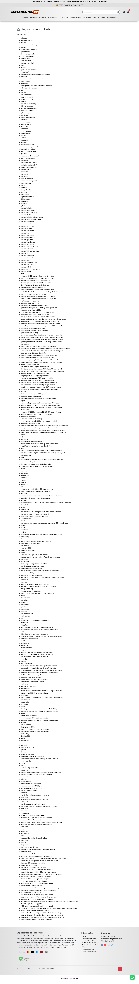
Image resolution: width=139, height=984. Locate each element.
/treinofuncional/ (27, 99)
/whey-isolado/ (26, 131)
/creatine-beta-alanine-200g (31, 310)
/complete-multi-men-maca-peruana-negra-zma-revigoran (42, 351)
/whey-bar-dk (26, 761)
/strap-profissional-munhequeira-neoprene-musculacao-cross (43, 319)
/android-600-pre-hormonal (31, 784)
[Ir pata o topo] (120, 969)
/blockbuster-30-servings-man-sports (34, 634)
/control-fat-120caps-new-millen (32, 682)
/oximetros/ (25, 174)
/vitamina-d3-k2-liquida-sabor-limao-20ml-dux (37, 276)
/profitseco (25, 609)
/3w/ (22, 90)
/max (22, 487)
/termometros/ (26, 169)
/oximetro (24, 439)
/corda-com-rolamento (29, 716)
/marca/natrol (26, 267)
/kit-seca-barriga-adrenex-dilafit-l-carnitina (36, 464)
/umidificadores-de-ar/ (29, 167)
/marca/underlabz (27, 256)
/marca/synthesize (27, 244)
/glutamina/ (25, 113)
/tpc (22, 539)
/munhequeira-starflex (29, 854)
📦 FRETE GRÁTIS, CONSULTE (69, 5)
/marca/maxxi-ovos (28, 242)
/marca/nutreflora (27, 231)
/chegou (24, 38)
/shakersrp (25, 643)
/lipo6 (23, 707)
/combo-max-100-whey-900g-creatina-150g (36, 652)
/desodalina (25, 741)
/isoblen (23, 641)
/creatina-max (26, 852)
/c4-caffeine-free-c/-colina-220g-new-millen (37, 895)
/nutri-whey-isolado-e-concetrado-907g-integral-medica (41, 387)
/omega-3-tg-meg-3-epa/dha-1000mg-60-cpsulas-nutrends (42, 915)
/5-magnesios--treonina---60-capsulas (35, 910)
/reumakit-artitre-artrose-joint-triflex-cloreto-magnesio (40, 557)
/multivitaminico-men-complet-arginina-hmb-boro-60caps (41, 362)
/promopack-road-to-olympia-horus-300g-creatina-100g (41, 342)
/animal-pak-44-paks (28, 686)
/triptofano (24, 625)
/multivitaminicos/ (27, 58)
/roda (23, 527)
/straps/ (23, 67)
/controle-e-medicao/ (28, 149)
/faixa (23, 552)
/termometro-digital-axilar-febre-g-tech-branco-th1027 (40, 444)
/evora (23, 650)
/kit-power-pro (26, 781)
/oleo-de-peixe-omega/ (29, 88)
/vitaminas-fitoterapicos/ (29, 49)
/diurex (23, 392)
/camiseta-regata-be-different (31, 788)
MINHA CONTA (37, 1)
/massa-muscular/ (27, 63)
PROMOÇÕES (111, 17)
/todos (23, 274)
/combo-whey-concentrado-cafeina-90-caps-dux (38, 299)
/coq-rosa (24, 827)
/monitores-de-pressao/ (29, 163)
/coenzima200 (26, 548)
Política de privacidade (89, 945)
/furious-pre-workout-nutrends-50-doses (36, 283)
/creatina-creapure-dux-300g (31, 419)
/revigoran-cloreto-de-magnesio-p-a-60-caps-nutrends (41, 428)
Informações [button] (87, 933)
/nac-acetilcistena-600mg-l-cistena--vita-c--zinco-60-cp (41, 913)
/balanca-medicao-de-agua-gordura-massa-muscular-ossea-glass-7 (45, 348)
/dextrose (24, 831)
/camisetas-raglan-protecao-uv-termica (35, 795)
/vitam (23, 469)
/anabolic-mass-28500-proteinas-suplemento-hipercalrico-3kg (43, 858)
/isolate (23, 595)
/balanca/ (24, 172)
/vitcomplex (25, 813)
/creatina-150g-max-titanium (31, 677)
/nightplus (24, 559)
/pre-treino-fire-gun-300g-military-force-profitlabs (39, 308)
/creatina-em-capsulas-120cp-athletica (35, 555)
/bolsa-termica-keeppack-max (31, 568)
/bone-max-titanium (28, 550)
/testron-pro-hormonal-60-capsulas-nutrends (37, 278)
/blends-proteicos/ (27, 106)
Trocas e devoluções (89, 951)
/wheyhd (24, 659)
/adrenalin (24, 745)
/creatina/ (24, 83)
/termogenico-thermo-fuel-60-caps (33, 287)
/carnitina (24, 600)
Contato (84, 936)
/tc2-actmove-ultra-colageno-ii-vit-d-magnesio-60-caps (41, 512)
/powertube (25, 509)
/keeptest (24, 793)
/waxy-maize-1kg (27, 589)
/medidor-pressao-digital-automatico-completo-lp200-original (43, 453)
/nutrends (24, 201)
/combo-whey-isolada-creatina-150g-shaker (36, 414)
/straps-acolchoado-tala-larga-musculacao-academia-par (41, 636)
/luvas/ (23, 92)
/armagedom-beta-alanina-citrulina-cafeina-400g (38, 668)
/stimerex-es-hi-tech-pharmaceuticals (34, 693)
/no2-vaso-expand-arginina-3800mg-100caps (37, 593)
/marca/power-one (27, 226)
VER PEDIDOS (48, 1)
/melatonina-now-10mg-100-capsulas (34, 305)
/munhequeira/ (26, 133)
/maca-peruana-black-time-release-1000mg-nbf (38, 296)
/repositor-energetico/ (29, 181)
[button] (124, 12)
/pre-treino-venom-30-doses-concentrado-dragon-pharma (42, 697)
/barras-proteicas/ (27, 179)
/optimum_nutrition (27, 197)
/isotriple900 (25, 736)
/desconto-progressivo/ (29, 147)
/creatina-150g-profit (28, 416)
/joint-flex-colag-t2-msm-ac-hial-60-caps (35, 285)
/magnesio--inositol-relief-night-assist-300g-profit (38, 890)
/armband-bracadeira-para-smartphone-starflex (38, 849)
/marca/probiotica (27, 222)
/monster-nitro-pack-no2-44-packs (33, 756)
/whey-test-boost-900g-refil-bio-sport (34, 881)
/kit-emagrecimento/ (28, 54)
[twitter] (112, 945)
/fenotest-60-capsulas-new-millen (33, 863)
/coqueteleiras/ (26, 61)
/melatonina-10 (26, 546)
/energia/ (24, 77)
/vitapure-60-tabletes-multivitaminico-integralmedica (39, 629)
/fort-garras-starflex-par (29, 847)
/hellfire (23, 661)
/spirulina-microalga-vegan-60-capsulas (35, 498)
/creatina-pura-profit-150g (30, 786)
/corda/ (23, 47)
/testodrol (24, 505)
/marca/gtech (25, 260)
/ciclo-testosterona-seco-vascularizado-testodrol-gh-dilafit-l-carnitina (46, 503)
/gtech (23, 206)
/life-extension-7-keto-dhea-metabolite (35, 657)
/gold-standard (26, 616)
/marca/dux (25, 233)
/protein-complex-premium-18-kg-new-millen (37, 775)
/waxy (23, 829)
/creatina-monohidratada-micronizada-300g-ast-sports (40, 324)
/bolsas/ (24, 101)
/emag (23, 738)
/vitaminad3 (25, 561)
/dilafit (23, 507)
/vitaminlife (24, 203)
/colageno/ (25, 142)
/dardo (23, 435)
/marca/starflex (26, 215)
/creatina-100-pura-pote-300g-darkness (35, 373)
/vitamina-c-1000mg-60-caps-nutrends (35, 620)
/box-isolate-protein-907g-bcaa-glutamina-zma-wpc (39, 666)
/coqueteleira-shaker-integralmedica (34, 838)
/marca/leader (26, 271)
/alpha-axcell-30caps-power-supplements (36, 541)
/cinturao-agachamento (29, 768)
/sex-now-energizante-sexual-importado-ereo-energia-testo (42, 888)
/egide (23, 401)
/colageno (24, 684)
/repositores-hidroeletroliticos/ (32, 79)
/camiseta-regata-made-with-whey (33, 804)
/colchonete (25, 605)
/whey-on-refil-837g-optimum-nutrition (35, 718)
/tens (22, 457)
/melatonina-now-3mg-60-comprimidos (35, 367)
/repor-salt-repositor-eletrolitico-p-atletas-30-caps (39, 806)
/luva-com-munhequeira (29, 790)
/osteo (23, 632)
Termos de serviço (88, 949)
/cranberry (25, 475)
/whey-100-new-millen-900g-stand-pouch (36, 876)
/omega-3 (24, 809)
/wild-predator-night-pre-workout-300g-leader (37, 312)
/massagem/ (25, 160)
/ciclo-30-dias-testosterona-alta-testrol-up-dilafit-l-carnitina (42, 292)
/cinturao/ (24, 126)
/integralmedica (26, 190)
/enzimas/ (24, 140)
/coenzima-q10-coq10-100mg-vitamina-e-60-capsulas (40, 360)
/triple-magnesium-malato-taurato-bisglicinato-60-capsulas (42, 339)
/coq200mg (25, 537)
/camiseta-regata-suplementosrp (32, 566)
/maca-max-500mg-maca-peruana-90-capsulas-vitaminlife (42, 337)
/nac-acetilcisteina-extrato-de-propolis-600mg (37, 358)
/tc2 (22, 618)
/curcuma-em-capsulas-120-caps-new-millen (37, 378)
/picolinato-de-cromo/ (29, 117)
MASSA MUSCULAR (54, 17)
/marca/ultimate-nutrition (30, 251)
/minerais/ (24, 120)
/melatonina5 (25, 700)
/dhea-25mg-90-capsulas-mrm (32, 364)
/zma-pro (24, 811)
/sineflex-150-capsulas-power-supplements (36, 818)
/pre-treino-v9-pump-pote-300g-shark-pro (36, 920)
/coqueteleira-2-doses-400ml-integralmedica (37, 627)
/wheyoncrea (25, 611)
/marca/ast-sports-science (30, 269)
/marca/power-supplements (31, 219)
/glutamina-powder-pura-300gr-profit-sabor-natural (39, 711)
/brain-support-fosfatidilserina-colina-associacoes (39, 355)
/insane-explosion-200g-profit (31, 904)
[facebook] (102, 945)
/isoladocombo (26, 410)
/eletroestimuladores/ (28, 158)
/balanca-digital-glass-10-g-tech (32, 441)
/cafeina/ (24, 138)
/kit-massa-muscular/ (28, 104)
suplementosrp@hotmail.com (111, 939)
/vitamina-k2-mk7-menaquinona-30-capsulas (37, 466)
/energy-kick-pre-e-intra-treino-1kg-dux (35, 584)
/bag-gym (24, 845)
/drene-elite (25, 702)
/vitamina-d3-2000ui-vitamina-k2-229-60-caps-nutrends (41, 412)
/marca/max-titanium (28, 224)
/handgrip (24, 840)
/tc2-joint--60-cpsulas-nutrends (32, 892)
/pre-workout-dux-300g (29, 333)
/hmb (23, 836)
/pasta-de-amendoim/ (28, 70)
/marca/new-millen (27, 235)
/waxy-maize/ (25, 122)
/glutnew (24, 779)
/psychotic (24, 695)
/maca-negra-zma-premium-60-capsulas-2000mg (39, 382)
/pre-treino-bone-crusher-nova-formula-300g (37, 290)
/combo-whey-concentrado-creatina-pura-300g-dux (40, 403)
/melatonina (25, 344)
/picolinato (24, 607)
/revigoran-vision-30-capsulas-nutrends (35, 514)
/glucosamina (25, 688)
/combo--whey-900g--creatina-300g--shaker (37, 883)
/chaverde (24, 473)
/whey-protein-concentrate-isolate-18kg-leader (38, 317)
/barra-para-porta (27, 747)
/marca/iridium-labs (28, 237)
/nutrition (24, 188)
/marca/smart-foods (28, 210)
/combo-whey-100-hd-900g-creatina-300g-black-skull (40, 405)
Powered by (65, 978)
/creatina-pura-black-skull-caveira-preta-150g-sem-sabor (41, 407)
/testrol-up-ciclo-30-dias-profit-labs (33, 294)
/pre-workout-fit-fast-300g (30, 543)
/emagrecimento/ (27, 40)
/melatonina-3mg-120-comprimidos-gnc (35, 462)
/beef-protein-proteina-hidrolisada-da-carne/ (37, 86)
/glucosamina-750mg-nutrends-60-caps (35, 280)
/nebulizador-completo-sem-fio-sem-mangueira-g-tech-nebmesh (44, 426)
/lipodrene (24, 704)
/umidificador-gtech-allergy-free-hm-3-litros (36, 446)
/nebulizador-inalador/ (29, 165)
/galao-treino (25, 833)
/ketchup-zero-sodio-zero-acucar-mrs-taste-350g (39, 709)
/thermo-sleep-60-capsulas (31, 591)
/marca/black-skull (27, 265)
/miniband (24, 530)
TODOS (25, 17)
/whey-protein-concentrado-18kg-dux (34, 330)
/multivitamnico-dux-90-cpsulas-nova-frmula (37, 870)
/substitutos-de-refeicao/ (30, 156)
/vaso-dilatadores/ (27, 145)
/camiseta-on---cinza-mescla (31, 886)
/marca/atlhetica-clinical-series (32, 217)
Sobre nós (85, 947)
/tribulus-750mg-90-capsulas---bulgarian (36, 879)
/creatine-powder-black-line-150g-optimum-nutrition (39, 720)
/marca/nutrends (27, 249)
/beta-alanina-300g (28, 727)
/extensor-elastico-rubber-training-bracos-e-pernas (39, 759)
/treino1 (23, 602)
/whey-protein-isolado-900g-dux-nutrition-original (39, 421)
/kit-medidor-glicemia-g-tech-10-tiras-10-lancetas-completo (42, 460)
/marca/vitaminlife (27, 258)
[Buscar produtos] (118, 12)
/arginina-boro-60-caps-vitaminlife (33, 353)
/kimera (23, 752)
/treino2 (23, 525)
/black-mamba (26, 725)
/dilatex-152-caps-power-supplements (34, 799)
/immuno (24, 500)
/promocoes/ (25, 52)
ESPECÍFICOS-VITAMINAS (91, 17)
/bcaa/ (23, 65)
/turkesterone (26, 598)
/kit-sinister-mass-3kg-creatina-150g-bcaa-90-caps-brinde (42, 369)
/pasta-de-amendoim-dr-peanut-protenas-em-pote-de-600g (42, 874)
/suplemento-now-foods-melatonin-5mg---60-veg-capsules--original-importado (49, 901)
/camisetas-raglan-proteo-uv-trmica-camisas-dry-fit (39, 861)
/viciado (23, 532)
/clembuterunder (27, 614)
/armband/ (24, 129)
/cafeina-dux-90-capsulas (30, 301)
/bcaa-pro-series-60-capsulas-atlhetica (35, 729)
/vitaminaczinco (26, 648)
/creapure (24, 802)
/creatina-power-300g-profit (31, 396)
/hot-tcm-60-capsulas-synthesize (33, 675)
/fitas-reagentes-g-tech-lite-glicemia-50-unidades (38, 346)
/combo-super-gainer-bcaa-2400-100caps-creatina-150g (41, 822)
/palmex (24, 842)
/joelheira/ (24, 154)
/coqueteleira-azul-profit (29, 663)
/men (22, 743)
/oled (22, 437)
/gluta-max (25, 645)
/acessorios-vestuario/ (29, 45)
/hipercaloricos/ (26, 95)
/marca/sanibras (27, 228)
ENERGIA (65, 17)
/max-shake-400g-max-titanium (32, 573)
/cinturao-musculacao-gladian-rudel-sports (36, 856)
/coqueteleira (25, 777)
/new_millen (25, 194)
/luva (22, 765)
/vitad (23, 763)
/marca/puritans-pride (29, 262)
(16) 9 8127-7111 (91, 1)
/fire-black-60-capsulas (29, 639)
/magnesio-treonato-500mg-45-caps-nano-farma (38, 398)
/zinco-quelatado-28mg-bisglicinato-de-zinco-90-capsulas (41, 335)
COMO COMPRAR (60, 1)
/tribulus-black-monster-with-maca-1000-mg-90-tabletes (41, 691)
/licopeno (24, 478)
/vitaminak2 (25, 623)
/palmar (23, 750)
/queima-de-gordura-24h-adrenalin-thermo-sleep (38, 586)
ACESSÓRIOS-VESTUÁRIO (38, 17)
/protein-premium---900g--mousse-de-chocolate (38, 897)
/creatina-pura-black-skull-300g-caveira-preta (37, 380)
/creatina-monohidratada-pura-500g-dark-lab (37, 899)
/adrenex (24, 471)
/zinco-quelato (26, 518)
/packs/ (23, 135)
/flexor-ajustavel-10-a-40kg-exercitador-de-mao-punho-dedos (43, 432)
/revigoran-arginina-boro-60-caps (33, 328)
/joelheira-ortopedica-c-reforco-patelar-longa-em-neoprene (42, 577)
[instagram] (109, 945)
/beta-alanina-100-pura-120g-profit (33, 394)
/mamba (24, 582)
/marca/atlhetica (26, 208)
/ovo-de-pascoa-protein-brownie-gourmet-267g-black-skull (42, 326)
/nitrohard (24, 580)
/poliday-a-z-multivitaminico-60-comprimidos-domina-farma (42, 917)
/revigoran (24, 797)
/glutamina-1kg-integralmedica (31, 575)
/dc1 (22, 448)
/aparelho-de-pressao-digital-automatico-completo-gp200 (41, 450)
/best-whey (25, 734)
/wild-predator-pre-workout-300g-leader (35, 314)
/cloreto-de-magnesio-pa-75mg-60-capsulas (37, 654)
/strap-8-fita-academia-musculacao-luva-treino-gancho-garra (43, 430)
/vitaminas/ (25, 72)
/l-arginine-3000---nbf (29, 865)
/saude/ (23, 43)
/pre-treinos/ (25, 81)
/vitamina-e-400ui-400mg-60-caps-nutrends (37, 489)
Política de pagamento (89, 943)
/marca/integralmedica (29, 212)
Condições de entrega (89, 938)
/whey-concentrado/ (28, 56)
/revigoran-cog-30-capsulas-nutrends (34, 516)
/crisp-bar (24, 770)
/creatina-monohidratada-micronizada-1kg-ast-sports (40, 321)
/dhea (23, 713)
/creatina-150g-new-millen (30, 423)
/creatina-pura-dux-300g (30, 303)
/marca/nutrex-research (29, 246)
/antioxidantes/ (26, 124)
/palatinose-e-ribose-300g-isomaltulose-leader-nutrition (41, 772)
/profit (23, 185)
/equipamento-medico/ (29, 108)
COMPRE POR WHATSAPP (75, 1)
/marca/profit (25, 253)
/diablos (23, 722)
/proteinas (24, 176)
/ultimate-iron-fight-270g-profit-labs (34, 867)
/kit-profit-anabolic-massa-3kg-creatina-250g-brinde (39, 389)
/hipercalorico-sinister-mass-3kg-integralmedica (38, 385)
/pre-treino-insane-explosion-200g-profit (35, 491)
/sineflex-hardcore (27, 754)
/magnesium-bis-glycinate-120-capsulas (35, 731)
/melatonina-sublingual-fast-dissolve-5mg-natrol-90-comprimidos (44, 523)
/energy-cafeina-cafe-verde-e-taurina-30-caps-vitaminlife (41, 496)
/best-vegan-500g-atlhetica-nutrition (34, 564)
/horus (23, 482)
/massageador (26, 455)
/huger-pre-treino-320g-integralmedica (35, 376)
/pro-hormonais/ (27, 97)
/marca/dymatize (27, 240)
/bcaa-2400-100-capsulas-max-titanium (35, 679)
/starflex (24, 192)
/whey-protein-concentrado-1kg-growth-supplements (40, 571)
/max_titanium (26, 183)
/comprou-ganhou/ (28, 111)
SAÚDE (103, 17)
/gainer (23, 480)
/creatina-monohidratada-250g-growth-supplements (39, 673)
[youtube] (105, 945)
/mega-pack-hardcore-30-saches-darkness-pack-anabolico (42, 371)
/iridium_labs (25, 199)
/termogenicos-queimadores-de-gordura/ (35, 74)
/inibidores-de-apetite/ (28, 151)
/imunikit (24, 494)
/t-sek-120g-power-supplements (32, 815)
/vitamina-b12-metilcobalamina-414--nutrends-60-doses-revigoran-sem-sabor (49, 908)
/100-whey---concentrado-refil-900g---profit (37, 906)
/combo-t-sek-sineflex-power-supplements (36, 824)
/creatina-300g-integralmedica (31, 820)
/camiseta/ (24, 115)
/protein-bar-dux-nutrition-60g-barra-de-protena (38, 872)
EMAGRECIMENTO (75, 17)
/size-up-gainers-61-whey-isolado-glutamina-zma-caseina (41, 670)
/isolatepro (24, 484)
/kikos (23, 521)
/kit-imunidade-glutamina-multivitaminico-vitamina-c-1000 (41, 534)
